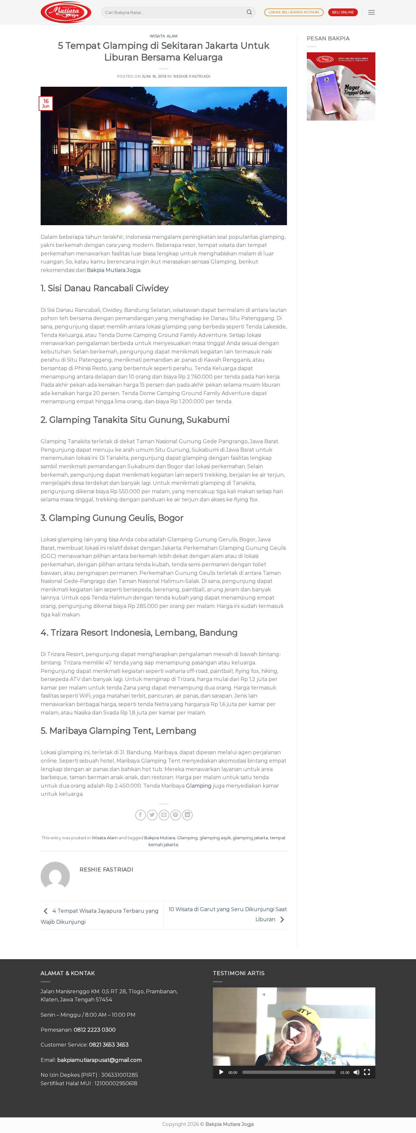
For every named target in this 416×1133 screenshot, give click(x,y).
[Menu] (371, 12)
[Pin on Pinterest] (175, 815)
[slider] (288, 1072)
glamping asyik (215, 837)
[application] (294, 1033)
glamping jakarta (250, 837)
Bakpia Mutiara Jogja (113, 270)
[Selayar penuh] (367, 1072)
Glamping (199, 786)
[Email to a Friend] (164, 815)
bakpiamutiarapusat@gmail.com (99, 1060)
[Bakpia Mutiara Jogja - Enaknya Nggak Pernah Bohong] (66, 12)
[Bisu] (356, 1072)
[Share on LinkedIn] (187, 815)
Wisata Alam (164, 36)
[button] (294, 1033)
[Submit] (249, 12)
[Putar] (221, 1072)
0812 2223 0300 (95, 1030)
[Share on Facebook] (140, 815)
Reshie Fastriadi (192, 76)
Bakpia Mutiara (159, 837)
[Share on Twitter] (152, 815)
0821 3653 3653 (109, 1045)
